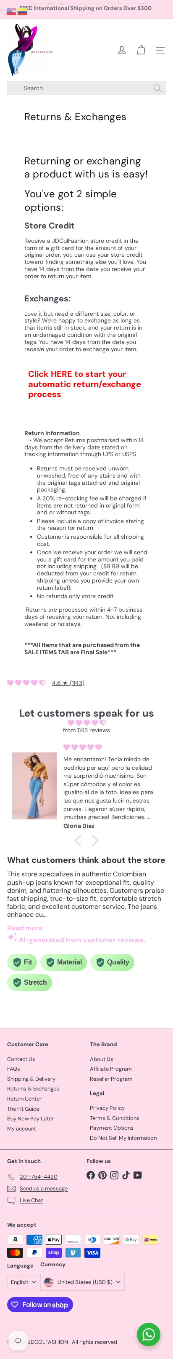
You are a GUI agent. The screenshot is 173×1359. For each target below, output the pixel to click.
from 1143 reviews (86, 730)
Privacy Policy (107, 1108)
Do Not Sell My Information (123, 1137)
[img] (86, 723)
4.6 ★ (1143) (68, 683)
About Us (101, 1059)
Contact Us (21, 1059)
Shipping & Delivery (31, 1078)
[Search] (157, 88)
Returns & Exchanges (33, 1088)
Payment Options (112, 1127)
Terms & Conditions (114, 1118)
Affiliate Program (111, 1068)
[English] (11, 11)
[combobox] (86, 88)
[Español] (22, 11)
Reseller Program (111, 1078)
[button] (80, 840)
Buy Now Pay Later (30, 1118)
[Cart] (141, 50)
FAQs (13, 1068)
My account (21, 1128)
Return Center (24, 1098)
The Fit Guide (23, 1108)
